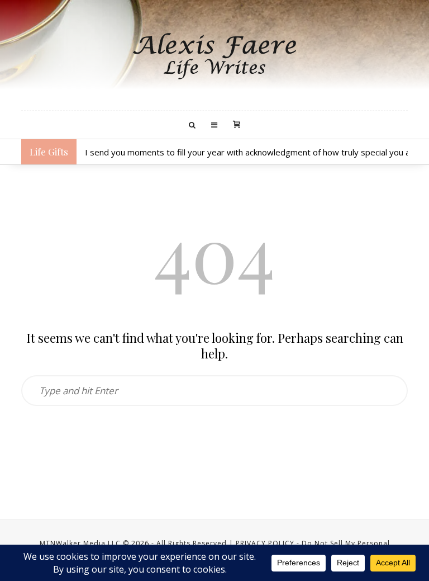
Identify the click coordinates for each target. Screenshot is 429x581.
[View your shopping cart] (236, 125)
